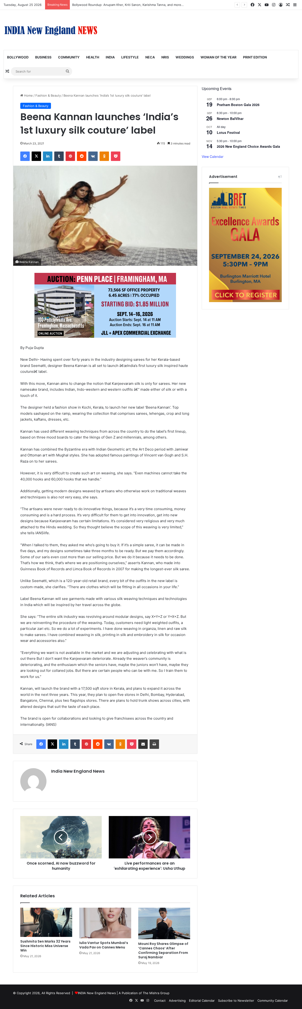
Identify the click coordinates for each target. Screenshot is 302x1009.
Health (92, 57)
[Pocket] (115, 156)
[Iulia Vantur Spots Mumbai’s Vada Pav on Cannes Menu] (105, 923)
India (110, 57)
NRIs (165, 57)
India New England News (78, 771)
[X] (36, 156)
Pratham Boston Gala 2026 (238, 104)
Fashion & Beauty (48, 95)
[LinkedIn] (47, 156)
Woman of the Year (218, 57)
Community (69, 57)
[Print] (154, 744)
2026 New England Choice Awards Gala (248, 146)
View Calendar (212, 156)
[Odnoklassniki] (104, 156)
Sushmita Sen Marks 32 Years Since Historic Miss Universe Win (45, 946)
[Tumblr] (59, 156)
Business (43, 57)
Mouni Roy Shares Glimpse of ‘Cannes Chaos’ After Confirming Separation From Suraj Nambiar (163, 950)
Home (28, 95)
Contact (160, 1000)
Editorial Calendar (202, 1000)
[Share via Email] (143, 744)
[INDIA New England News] (51, 30)
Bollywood (18, 57)
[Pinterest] (70, 156)
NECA (150, 57)
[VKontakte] (93, 156)
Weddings (185, 57)
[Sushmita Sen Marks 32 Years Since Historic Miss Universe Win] (46, 922)
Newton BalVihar (230, 118)
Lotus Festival (228, 132)
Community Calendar (272, 1000)
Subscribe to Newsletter (236, 1000)
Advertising (177, 1000)
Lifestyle (130, 57)
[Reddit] (81, 156)
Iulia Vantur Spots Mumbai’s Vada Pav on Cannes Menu (103, 945)
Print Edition (255, 57)
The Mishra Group (156, 993)
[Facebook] (25, 156)
